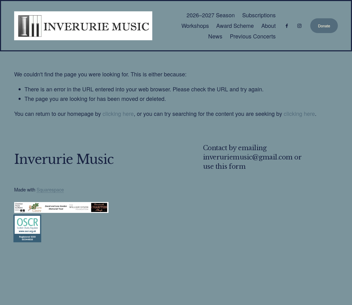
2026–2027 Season (211, 15)
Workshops (195, 25)
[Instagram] (299, 25)
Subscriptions (259, 15)
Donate (324, 25)
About (268, 25)
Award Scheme (235, 25)
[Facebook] (286, 25)
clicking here (118, 113)
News (215, 36)
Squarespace (50, 189)
